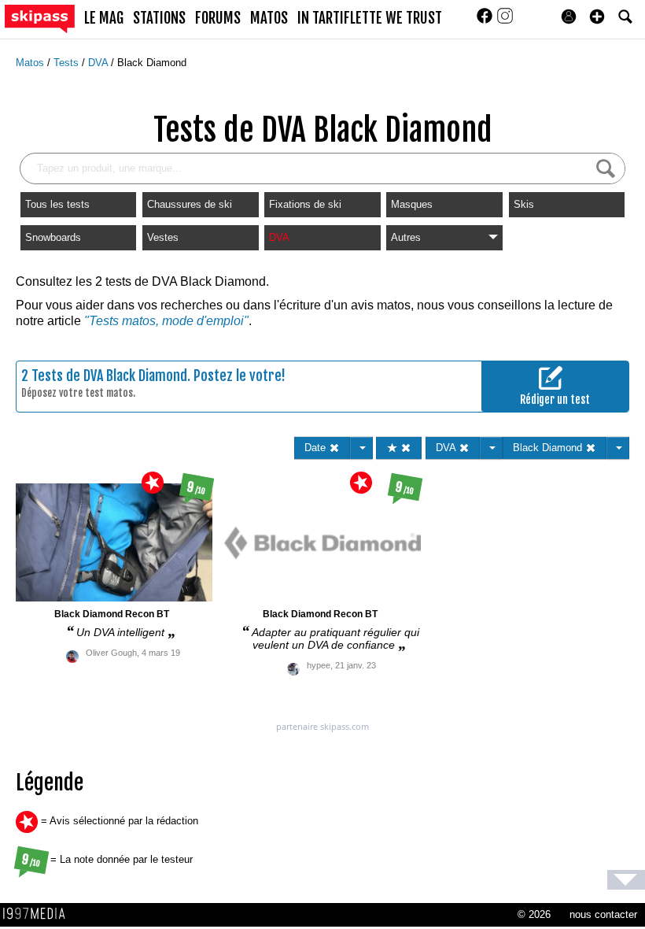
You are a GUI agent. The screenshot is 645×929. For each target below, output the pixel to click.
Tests (67, 62)
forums (218, 18)
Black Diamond (151, 62)
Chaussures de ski (189, 204)
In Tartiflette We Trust (369, 18)
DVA (99, 62)
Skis (524, 204)
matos (269, 18)
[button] (597, 16)
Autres (406, 237)
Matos (31, 62)
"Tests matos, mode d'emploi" (166, 321)
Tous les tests (57, 204)
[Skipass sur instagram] (505, 21)
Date (316, 447)
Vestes (163, 237)
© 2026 (534, 914)
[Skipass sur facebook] (486, 21)
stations (159, 18)
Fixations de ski (305, 204)
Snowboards (53, 237)
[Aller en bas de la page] (626, 880)
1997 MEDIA (38, 914)
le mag (103, 18)
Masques (412, 204)
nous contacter (603, 914)
